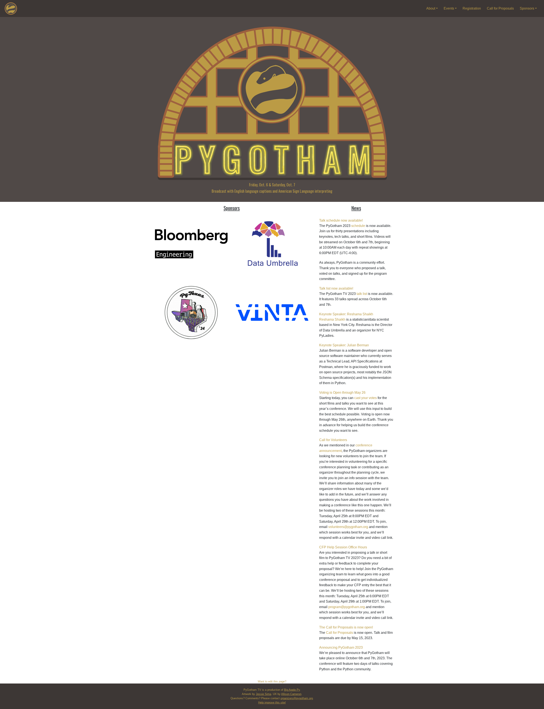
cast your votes (365, 398)
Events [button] (449, 8)
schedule (358, 226)
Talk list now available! (336, 288)
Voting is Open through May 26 (342, 392)
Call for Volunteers (333, 440)
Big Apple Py (292, 689)
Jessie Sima (263, 694)
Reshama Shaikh (332, 319)
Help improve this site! (272, 702)
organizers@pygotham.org (296, 698)
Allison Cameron (291, 694)
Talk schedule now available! (341, 220)
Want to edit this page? (272, 681)
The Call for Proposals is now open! (346, 627)
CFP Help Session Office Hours (343, 547)
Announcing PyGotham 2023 (341, 647)
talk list (362, 294)
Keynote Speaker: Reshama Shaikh (346, 314)
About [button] (431, 8)
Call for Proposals (500, 8)
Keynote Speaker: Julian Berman (344, 345)
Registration (472, 8)
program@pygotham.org (346, 607)
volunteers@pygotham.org (348, 527)
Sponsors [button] (527, 8)
